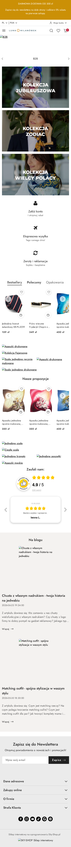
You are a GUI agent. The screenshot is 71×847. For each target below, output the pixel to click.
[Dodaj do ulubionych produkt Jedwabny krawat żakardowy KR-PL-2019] (21, 292)
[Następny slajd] (68, 58)
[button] (34, 282)
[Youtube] (32, 819)
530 (36, 490)
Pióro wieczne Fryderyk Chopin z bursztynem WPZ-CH (39, 325)
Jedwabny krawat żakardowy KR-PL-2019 (13, 325)
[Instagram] (26, 819)
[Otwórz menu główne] (4, 30)
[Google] (44, 819)
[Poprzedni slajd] (2, 58)
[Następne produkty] (63, 299)
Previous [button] (5, 509)
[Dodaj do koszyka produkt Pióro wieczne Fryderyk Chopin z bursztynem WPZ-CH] (48, 315)
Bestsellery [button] (14, 282)
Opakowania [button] (55, 282)
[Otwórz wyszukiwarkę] (51, 30)
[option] (35, 509)
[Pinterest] (50, 819)
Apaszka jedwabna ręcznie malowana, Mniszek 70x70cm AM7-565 (11, 422)
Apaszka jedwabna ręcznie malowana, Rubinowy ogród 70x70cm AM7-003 (38, 422)
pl (3, 22)
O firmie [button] (8, 799)
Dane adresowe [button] (13, 781)
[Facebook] (20, 819)
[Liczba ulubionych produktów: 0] (58, 30)
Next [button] (65, 509)
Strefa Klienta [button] (12, 808)
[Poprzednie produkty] (8, 299)
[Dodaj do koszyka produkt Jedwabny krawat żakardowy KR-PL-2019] (21, 315)
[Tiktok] (38, 819)
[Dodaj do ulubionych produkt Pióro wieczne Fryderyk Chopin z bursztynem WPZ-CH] (48, 292)
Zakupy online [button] (12, 790)
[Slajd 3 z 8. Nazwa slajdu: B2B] (35, 45)
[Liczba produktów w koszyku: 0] (65, 30)
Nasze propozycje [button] (35, 378)
